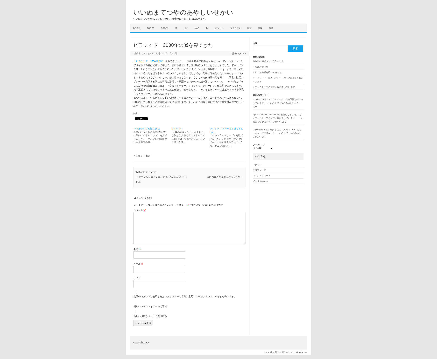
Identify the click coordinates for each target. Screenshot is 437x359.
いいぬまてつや (150, 53)
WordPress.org (260, 181)
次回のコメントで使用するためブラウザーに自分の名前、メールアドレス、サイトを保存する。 (184, 296)
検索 (255, 43)
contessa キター (261, 99)
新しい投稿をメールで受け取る (150, 316)
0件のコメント (238, 53)
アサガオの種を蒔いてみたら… (268, 72)
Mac (196, 28)
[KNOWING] (191, 135)
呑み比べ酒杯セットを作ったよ (268, 61)
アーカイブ (259, 144)
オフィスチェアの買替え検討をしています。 (275, 87)
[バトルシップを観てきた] (152, 135)
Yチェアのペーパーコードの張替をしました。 (275, 114)
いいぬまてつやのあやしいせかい (183, 12)
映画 (249, 28)
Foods (150, 28)
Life (186, 28)
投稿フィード (259, 170)
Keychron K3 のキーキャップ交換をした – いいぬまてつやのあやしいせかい (277, 133)
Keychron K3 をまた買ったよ (267, 129)
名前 (137, 249)
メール (138, 263)
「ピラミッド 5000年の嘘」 (149, 61)
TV (207, 28)
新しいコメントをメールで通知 (150, 306)
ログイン (257, 164)
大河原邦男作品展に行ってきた (225, 176)
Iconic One (269, 352)
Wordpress (301, 352)
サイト (137, 278)
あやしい (219, 28)
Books (136, 28)
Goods (164, 28)
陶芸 (271, 28)
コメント (139, 210)
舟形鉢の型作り (260, 67)
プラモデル (235, 28)
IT (176, 28)
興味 (260, 28)
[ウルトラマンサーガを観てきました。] (229, 137)
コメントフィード (261, 175)
